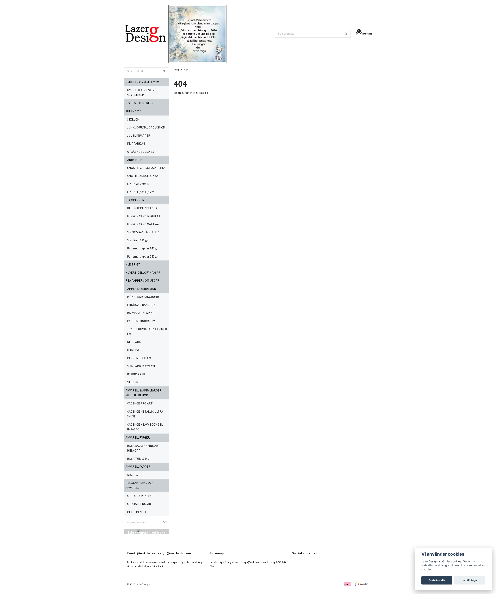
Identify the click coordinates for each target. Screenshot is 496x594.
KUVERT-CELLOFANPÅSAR (143, 272)
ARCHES (132, 475)
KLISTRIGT (133, 264)
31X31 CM (133, 119)
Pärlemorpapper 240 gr (142, 256)
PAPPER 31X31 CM (139, 358)
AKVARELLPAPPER (138, 466)
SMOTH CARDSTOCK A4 (142, 176)
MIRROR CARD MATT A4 (142, 224)
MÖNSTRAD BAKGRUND (143, 297)
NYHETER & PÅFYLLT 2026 (142, 82)
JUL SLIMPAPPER (138, 135)
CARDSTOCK (134, 160)
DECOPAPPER (135, 200)
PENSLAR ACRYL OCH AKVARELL (140, 485)
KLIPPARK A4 (136, 143)
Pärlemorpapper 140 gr (142, 248)
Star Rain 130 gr (137, 240)
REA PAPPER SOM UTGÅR (142, 280)
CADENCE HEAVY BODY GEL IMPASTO (145, 426)
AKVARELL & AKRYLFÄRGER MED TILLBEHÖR (143, 392)
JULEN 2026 (133, 111)
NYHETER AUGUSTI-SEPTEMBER (140, 92)
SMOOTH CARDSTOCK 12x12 (146, 168)
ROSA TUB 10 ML (138, 458)
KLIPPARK (134, 342)
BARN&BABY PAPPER (141, 313)
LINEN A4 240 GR (138, 184)
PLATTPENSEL (137, 512)
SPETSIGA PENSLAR (140, 496)
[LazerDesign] (145, 33)
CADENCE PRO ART (140, 403)
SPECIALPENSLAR (139, 504)
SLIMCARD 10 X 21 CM (141, 366)
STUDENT (133, 382)
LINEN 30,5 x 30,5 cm (140, 192)
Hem (176, 69)
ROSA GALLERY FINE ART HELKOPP (143, 448)
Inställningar (470, 580)
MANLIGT (133, 350)
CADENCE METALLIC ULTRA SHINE (145, 414)
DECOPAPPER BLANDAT (143, 208)
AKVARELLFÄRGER (138, 437)
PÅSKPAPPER (136, 374)
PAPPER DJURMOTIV (141, 321)
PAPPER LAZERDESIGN (141, 289)
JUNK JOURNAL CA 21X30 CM (146, 127)
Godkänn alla (437, 580)
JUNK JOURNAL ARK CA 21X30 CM (147, 331)
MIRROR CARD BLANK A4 (143, 216)
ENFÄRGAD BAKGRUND (142, 305)
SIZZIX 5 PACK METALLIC (143, 232)
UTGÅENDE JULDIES (140, 151)
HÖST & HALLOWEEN (140, 103)
